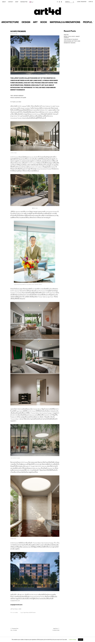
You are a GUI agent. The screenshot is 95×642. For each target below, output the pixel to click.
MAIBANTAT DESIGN (69, 43)
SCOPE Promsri (32, 612)
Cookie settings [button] (72, 639)
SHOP (16, 1)
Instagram (59, 2)
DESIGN (26, 22)
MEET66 (66, 34)
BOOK (43, 22)
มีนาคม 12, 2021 (13, 33)
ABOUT (4, 1)
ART (35, 22)
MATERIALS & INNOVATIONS (65, 22)
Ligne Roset (26, 612)
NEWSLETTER (23, 1)
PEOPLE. (87, 22)
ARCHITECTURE (10, 22)
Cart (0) (91, 1)
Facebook (57, 2)
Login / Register (81, 1)
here (20, 101)
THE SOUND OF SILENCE (71, 39)
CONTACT (10, 1)
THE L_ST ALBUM (14, 629)
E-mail (61, 2)
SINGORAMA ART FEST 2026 (72, 41)
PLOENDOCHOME (56, 629)
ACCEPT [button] (80, 639)
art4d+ (16, 612)
